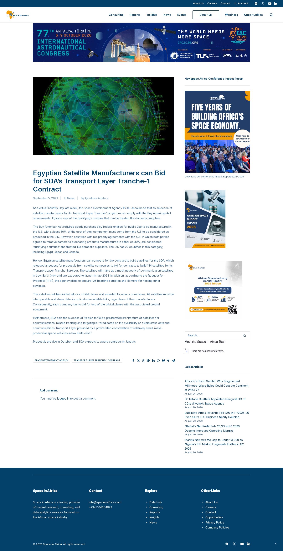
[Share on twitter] (138, 360)
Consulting (116, 14)
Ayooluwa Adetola (96, 198)
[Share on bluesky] (163, 360)
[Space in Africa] (17, 14)
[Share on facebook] (133, 360)
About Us (198, 3)
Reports (135, 14)
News (167, 14)
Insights (152, 14)
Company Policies (217, 527)
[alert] (217, 351)
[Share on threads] (143, 360)
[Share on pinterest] (148, 360)
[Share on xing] (168, 360)
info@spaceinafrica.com (105, 502)
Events (181, 14)
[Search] (217, 335)
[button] (256, 3)
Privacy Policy (214, 522)
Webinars (231, 14)
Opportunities (253, 14)
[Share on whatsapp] (158, 360)
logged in (63, 398)
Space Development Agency (51, 360)
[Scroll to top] (276, 543)
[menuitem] (198, 3)
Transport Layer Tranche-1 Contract (97, 360)
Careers (212, 3)
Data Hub (155, 502)
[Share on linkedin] (153, 360)
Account (243, 3)
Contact (225, 3)
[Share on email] (173, 360)
